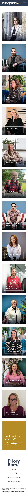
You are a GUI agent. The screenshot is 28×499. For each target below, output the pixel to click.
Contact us (14, 473)
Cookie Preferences (15, 491)
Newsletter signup (14, 481)
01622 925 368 (17, 477)
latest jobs (14, 443)
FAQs (14, 469)
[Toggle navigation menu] (24, 3)
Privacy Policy (5, 491)
